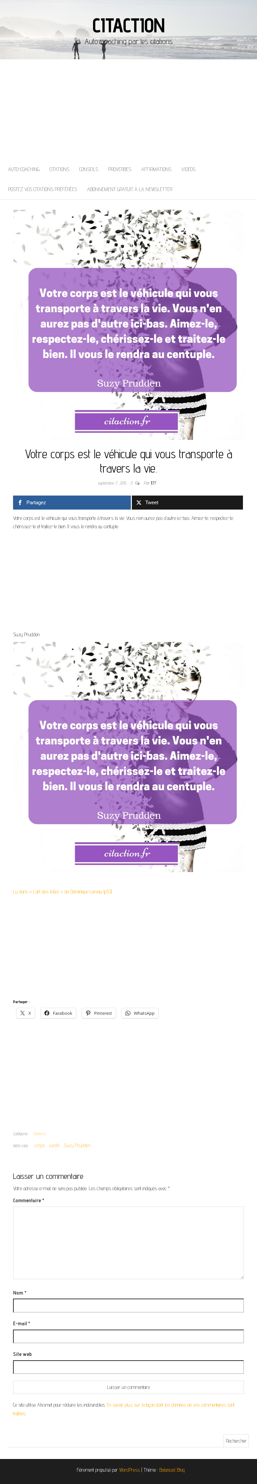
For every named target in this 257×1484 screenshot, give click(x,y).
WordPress (129, 1470)
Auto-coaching (23, 169)
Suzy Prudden (76, 1145)
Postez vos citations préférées (42, 189)
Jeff (154, 483)
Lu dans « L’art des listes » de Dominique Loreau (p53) (62, 891)
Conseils (88, 169)
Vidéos (188, 169)
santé (54, 1145)
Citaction (128, 25)
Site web (22, 1354)
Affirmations (156, 169)
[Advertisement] (128, 109)
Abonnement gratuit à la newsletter (129, 189)
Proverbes (119, 169)
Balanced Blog (172, 1470)
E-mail (21, 1323)
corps (39, 1145)
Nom (19, 1293)
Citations (59, 169)
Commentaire (28, 1200)
